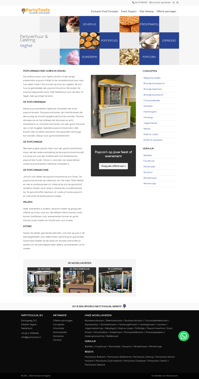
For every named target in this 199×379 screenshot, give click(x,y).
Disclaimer (58, 336)
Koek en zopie (150, 134)
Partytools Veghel (42, 376)
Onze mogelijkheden (98, 315)
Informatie (60, 315)
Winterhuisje (149, 184)
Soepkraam (116, 332)
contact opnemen (161, 2)
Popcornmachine (156, 328)
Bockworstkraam (133, 321)
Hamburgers (150, 112)
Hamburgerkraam (128, 325)
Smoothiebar (101, 332)
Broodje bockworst (153, 95)
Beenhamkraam (114, 321)
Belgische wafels (152, 78)
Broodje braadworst (153, 83)
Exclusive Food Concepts (104, 11)
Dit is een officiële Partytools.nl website (97, 306)
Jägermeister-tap (94, 328)
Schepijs (89, 24)
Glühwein (148, 106)
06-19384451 (140, 2)
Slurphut (148, 172)
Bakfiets (147, 155)
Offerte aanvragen (166, 11)
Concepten (58, 325)
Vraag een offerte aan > (113, 166)
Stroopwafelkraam (133, 332)
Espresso (169, 40)
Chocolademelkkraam (156, 321)
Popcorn (149, 57)
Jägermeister (150, 123)
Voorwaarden (60, 332)
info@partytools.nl (31, 337)
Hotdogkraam (147, 325)
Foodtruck (149, 161)
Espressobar (91, 325)
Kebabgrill (110, 328)
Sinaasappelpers (155, 332)
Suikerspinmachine (94, 336)
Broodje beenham (152, 89)
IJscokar (161, 325)
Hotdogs (148, 117)
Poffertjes (109, 40)
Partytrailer (149, 167)
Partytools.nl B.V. (32, 315)
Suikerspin (89, 57)
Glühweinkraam (108, 325)
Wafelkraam (112, 336)
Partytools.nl (172, 376)
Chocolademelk (151, 100)
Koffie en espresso (153, 140)
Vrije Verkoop (146, 11)
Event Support (129, 11)
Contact (57, 340)
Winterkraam (150, 178)
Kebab (146, 129)
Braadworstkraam (94, 321)
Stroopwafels (149, 24)
